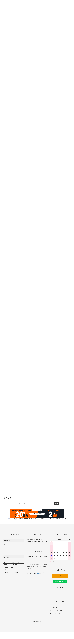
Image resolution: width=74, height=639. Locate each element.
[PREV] (51, 539)
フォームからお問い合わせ (60, 576)
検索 (56, 503)
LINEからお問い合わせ (60, 581)
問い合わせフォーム (33, 572)
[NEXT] (69, 539)
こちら (38, 573)
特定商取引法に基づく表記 (56, 610)
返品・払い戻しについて (55, 613)
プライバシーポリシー (55, 607)
